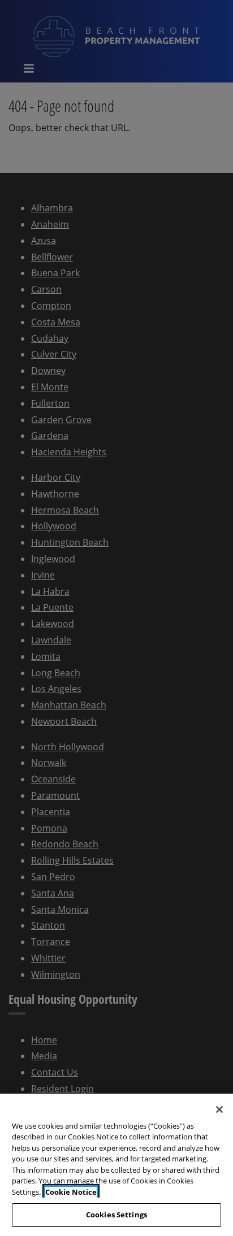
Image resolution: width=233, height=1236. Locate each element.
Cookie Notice (71, 1192)
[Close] (219, 1109)
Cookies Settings (116, 1214)
